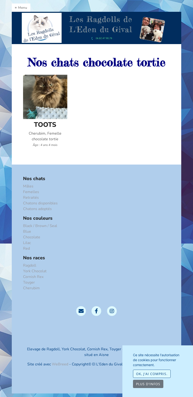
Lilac (27, 242)
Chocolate (31, 237)
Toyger (29, 282)
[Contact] (81, 310)
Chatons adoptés (37, 208)
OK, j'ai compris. (152, 374)
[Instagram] (112, 310)
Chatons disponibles (40, 203)
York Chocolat (35, 271)
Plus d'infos (148, 384)
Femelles (31, 191)
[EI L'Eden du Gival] (96, 27)
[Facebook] (96, 310)
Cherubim (31, 288)
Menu (22, 7)
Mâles (28, 186)
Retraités (31, 197)
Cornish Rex (33, 276)
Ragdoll (29, 265)
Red (26, 248)
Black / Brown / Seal (40, 225)
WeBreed (60, 364)
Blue (27, 231)
